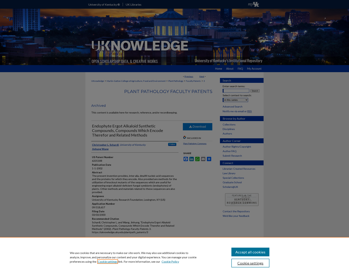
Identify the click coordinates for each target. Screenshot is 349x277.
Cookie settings (107, 261)
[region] (174, 257)
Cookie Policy (170, 261)
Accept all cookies (250, 252)
